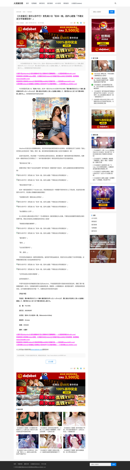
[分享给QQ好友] (81, 23)
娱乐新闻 (50, 3)
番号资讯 (42, 3)
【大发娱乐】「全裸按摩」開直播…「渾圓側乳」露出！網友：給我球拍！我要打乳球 (103, 160)
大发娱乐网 (18, 3)
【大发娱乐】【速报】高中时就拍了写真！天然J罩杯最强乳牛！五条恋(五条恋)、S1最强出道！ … (74, 429)
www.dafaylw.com (36, 349)
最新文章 (26, 464)
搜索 (111, 12)
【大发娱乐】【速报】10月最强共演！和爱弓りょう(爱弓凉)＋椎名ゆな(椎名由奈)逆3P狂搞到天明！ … (27, 429)
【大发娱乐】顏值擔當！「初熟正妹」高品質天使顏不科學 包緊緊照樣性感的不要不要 (104, 80)
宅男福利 (34, 3)
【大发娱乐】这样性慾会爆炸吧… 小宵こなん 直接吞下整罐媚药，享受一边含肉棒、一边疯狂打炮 (50, 429)
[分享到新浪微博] (74, 23)
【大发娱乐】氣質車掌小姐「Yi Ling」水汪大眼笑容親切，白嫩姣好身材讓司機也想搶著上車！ (103, 167)
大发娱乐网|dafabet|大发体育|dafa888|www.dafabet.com (31, 467)
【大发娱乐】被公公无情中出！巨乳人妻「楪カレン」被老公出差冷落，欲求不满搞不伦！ (27, 452)
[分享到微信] (77, 23)
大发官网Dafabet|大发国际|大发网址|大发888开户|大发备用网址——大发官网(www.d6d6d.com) (46, 84)
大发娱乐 (21, 23)
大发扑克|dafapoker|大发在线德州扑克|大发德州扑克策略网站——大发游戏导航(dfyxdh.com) (46, 73)
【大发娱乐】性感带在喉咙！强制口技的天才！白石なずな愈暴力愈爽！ (103, 173)
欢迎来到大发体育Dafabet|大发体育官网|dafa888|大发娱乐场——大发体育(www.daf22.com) (45, 81)
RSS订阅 (43, 464)
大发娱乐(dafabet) (76, 3)
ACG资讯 (58, 3)
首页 (27, 3)
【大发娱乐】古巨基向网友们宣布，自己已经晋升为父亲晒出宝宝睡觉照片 (104, 86)
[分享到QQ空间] (84, 23)
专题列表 (20, 464)
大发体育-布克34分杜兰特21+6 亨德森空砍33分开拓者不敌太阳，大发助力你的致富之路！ (104, 101)
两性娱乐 (66, 3)
